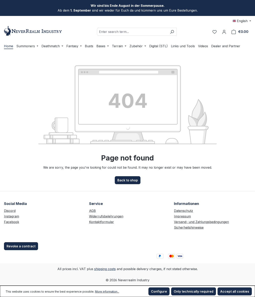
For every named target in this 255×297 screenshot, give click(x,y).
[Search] (172, 32)
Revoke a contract (21, 246)
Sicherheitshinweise (189, 227)
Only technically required (193, 291)
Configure (159, 291)
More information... (107, 291)
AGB (92, 211)
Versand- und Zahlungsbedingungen (201, 222)
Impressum (182, 216)
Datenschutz (183, 211)
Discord (10, 211)
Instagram (11, 216)
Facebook (11, 222)
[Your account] (224, 32)
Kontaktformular (101, 222)
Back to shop (127, 180)
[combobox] (132, 32)
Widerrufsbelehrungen (106, 216)
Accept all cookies (234, 291)
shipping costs (105, 269)
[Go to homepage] (34, 31)
